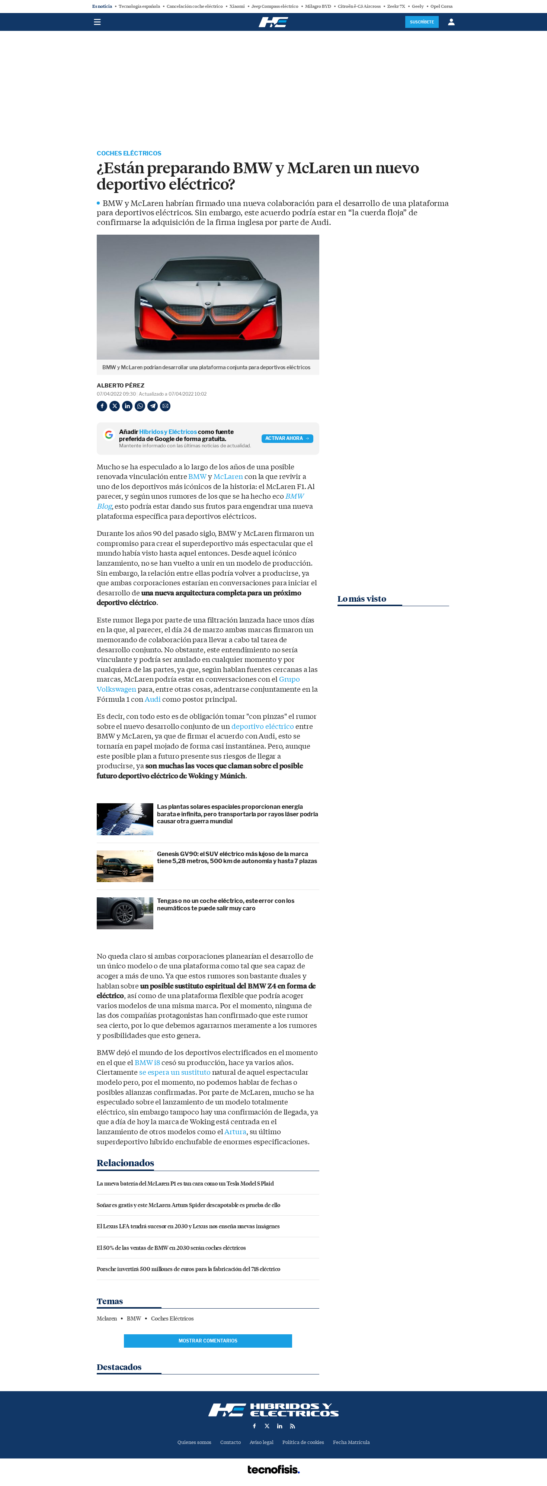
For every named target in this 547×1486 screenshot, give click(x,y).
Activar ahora (284, 438)
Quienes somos (194, 1442)
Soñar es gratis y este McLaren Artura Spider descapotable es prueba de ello (188, 1205)
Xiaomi (237, 6)
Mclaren (107, 1318)
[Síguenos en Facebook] (254, 1426)
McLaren (228, 477)
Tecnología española (139, 6)
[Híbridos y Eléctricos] (273, 1410)
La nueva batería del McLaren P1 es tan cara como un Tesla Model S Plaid (185, 1183)
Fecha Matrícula (351, 1442)
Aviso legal (262, 1442)
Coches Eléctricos (129, 153)
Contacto (230, 1442)
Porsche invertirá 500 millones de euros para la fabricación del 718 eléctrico (188, 1269)
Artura (235, 1132)
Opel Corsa (441, 6)
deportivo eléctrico (262, 727)
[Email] (165, 406)
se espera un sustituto (175, 1072)
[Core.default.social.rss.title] (292, 1426)
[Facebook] (102, 406)
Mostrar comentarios (208, 1341)
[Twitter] (114, 406)
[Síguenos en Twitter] (267, 1426)
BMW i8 (147, 1063)
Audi (153, 699)
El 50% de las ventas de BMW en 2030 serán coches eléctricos (171, 1247)
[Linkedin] (127, 406)
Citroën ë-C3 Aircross (359, 6)
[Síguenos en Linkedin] (280, 1426)
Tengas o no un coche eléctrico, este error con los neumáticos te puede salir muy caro (225, 904)
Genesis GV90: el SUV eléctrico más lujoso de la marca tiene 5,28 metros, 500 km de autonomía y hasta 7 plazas (237, 857)
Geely (418, 6)
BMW (197, 477)
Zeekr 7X (396, 6)
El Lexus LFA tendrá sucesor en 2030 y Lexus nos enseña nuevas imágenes (188, 1226)
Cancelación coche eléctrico (195, 6)
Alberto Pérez (120, 385)
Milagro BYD (318, 6)
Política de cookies (303, 1442)
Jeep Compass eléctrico (275, 6)
